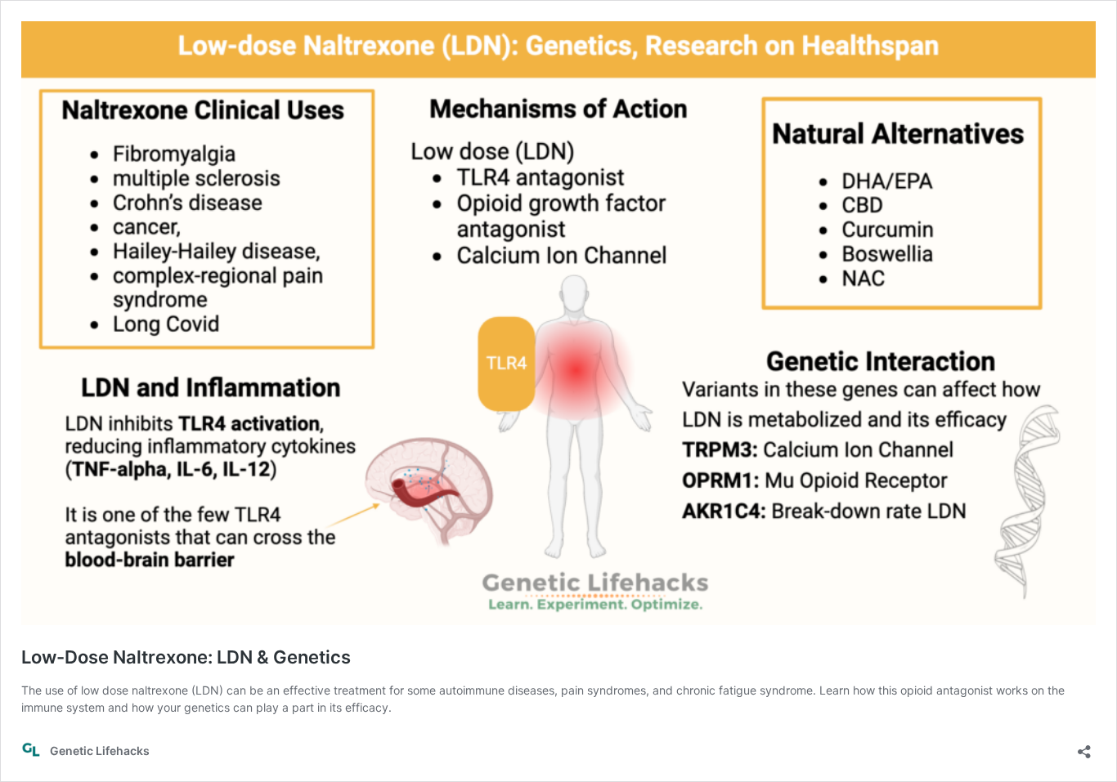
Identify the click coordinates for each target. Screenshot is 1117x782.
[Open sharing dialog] (1084, 746)
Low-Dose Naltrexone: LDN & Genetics (186, 657)
